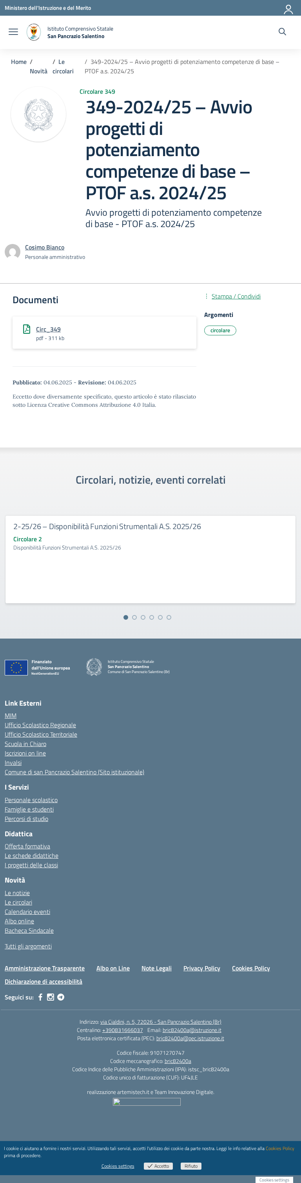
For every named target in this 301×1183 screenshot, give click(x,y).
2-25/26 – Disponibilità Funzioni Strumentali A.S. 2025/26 (107, 526)
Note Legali (156, 968)
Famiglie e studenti (29, 809)
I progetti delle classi (31, 865)
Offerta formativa (27, 846)
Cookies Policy (251, 968)
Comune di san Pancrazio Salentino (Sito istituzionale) (74, 772)
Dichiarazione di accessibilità (43, 981)
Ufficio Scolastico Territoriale (41, 734)
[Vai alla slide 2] (134, 617)
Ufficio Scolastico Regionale (40, 725)
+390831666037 (122, 1030)
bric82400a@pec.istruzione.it (190, 1038)
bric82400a (178, 1061)
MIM (10, 715)
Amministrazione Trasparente (45, 968)
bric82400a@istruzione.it (192, 1030)
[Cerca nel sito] (282, 32)
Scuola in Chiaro (25, 743)
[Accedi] (288, 8)
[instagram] (50, 997)
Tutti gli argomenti (28, 946)
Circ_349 (48, 329)
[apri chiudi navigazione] (13, 32)
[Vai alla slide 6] (169, 617)
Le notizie (17, 892)
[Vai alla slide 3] (143, 617)
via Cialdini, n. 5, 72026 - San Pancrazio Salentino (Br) (160, 1021)
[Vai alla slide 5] (160, 617)
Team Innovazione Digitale (183, 1092)
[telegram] (60, 997)
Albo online (19, 921)
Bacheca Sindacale (29, 930)
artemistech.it (133, 1092)
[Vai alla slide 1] (125, 617)
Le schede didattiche (31, 855)
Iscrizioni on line (25, 753)
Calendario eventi (27, 911)
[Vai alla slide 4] (151, 617)
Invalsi (13, 762)
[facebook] (40, 997)
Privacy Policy (201, 968)
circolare (220, 330)
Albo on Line (113, 968)
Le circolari (18, 902)
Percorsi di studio (26, 818)
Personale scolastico (31, 799)
